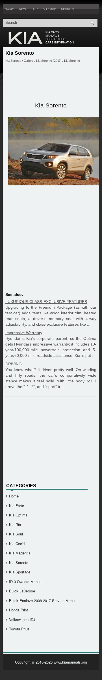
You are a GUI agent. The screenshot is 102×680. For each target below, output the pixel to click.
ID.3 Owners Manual (25, 581)
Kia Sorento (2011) (49, 60)
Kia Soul (16, 534)
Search (67, 8)
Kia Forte (16, 505)
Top (34, 8)
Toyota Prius (19, 629)
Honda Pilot (18, 610)
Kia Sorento (13, 60)
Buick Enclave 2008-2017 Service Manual (43, 600)
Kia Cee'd (17, 543)
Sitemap (49, 8)
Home (9, 8)
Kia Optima (18, 515)
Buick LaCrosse (22, 591)
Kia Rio (15, 524)
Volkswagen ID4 (22, 619)
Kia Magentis (20, 553)
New (22, 8)
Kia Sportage (19, 572)
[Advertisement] (50, 82)
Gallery (29, 60)
